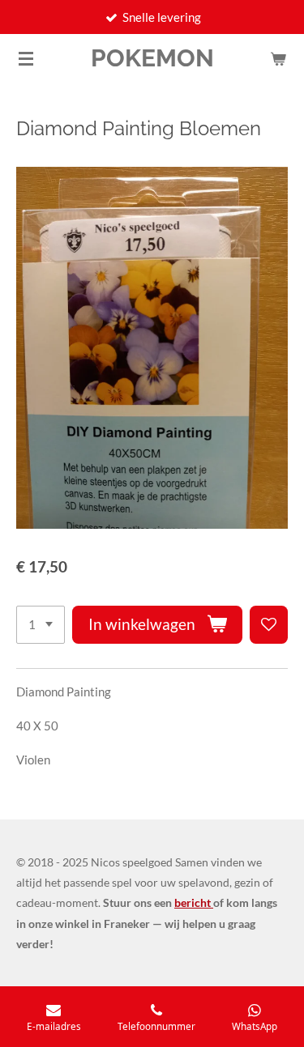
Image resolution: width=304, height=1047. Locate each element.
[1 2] (40, 625)
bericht (193, 902)
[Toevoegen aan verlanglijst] (269, 625)
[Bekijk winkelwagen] (278, 58)
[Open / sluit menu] (26, 58)
